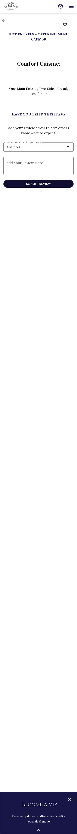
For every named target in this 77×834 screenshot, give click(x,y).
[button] (5, 20)
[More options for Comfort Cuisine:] (65, 25)
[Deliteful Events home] (22, 6)
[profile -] (60, 6)
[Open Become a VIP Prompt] (38, 830)
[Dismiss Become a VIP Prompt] (69, 799)
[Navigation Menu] (71, 6)
